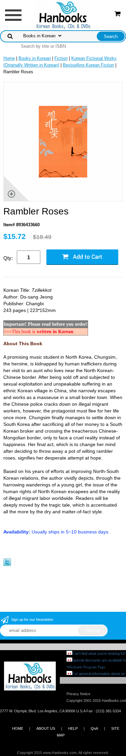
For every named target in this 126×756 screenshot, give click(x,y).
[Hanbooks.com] (63, 14)
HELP (73, 728)
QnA (94, 728)
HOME (17, 728)
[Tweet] (7, 564)
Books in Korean (34, 58)
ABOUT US (45, 728)
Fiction (61, 58)
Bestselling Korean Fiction (88, 65)
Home (9, 58)
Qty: (8, 258)
